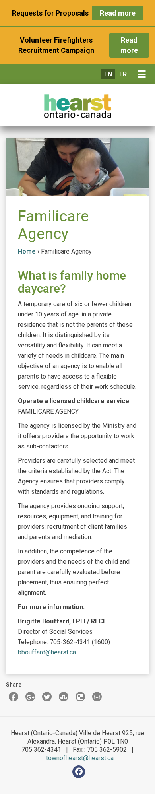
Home (27, 251)
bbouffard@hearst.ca (47, 652)
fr (123, 74)
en (108, 74)
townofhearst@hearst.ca (80, 758)
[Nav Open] (143, 74)
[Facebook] (78, 771)
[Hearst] (77, 106)
